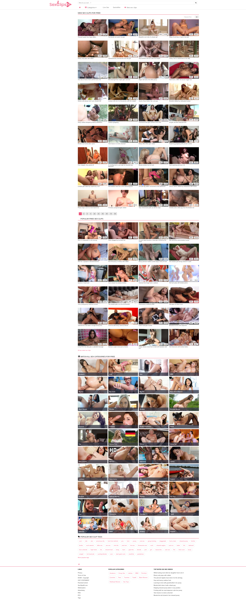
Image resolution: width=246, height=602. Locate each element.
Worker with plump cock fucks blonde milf (89, 101)
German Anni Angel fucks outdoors (148, 283)
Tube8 (134, 577)
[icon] (80, 8)
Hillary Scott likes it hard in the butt (179, 37)
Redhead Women (115, 582)
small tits (131, 554)
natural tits (158, 549)
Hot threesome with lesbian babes (178, 347)
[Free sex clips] (60, 7)
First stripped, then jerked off (86, 165)
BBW (136, 573)
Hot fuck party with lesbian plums (178, 283)
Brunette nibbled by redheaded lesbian (179, 101)
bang (117, 549)
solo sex (167, 549)
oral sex (142, 541)
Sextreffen (116, 7)
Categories (91, 7)
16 (94, 213)
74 (111, 213)
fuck (128, 541)
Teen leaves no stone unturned (116, 143)
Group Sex (121, 573)
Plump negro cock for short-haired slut (88, 207)
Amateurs (113, 573)
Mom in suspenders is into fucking (87, 240)
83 (115, 213)
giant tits (131, 549)
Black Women (143, 577)
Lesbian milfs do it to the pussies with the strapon (122, 101)
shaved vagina (161, 545)
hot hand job (90, 554)
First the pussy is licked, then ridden (118, 261)
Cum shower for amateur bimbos (117, 283)
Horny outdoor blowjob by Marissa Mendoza (90, 122)
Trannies (126, 577)
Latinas (130, 573)
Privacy (80, 573)
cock (151, 545)
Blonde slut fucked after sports (86, 143)
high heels (94, 549)
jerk (146, 549)
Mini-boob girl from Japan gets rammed (119, 79)
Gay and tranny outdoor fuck (162, 580)
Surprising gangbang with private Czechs (180, 143)
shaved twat (109, 549)
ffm (174, 549)
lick (184, 545)
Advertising (81, 590)
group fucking (152, 541)
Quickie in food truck (83, 283)
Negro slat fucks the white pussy (148, 79)
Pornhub (144, 573)
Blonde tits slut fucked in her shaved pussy (167, 595)
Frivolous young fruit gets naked (117, 207)
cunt (80, 541)
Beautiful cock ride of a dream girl (148, 37)
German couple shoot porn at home (118, 347)
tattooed (191, 545)
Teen (119, 577)
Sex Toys (126, 582)
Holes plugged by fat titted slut (116, 240)
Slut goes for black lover (176, 304)
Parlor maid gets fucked (145, 325)
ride (86, 541)
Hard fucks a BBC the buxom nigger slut (180, 79)
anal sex (124, 545)
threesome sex (142, 545)
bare (123, 549)
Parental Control (83, 583)
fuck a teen (172, 541)
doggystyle (163, 541)
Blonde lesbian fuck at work (146, 165)
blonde (139, 549)
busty (189, 549)
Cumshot (112, 577)
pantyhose (140, 554)
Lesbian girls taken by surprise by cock (89, 186)
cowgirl (81, 554)
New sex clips (131, 7)
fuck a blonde (83, 549)
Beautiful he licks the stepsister (178, 325)
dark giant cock (120, 554)
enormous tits (100, 541)
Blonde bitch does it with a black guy (165, 585)
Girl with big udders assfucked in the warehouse (152, 186)
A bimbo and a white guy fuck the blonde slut (181, 207)
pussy (134, 541)
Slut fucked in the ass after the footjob (149, 58)
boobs (81, 545)
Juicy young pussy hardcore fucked (88, 304)
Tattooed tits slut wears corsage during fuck (90, 325)
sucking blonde (102, 554)
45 (102, 213)
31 (98, 213)
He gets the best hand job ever (177, 122)
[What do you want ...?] (196, 3)
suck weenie (90, 545)
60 (107, 213)
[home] (79, 564)
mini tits (116, 545)
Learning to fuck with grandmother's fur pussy (167, 583)
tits (101, 549)
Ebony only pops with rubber (86, 58)
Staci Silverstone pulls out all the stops (150, 207)
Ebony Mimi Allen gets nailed (147, 143)
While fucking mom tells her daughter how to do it (169, 573)
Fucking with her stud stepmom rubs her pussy (168, 590)
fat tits (193, 541)
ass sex (108, 545)
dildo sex (99, 545)
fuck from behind (113, 541)
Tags (79, 598)
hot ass (132, 545)
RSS (79, 593)
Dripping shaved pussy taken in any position (167, 588)
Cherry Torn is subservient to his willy (179, 58)
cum (111, 554)
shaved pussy (184, 541)
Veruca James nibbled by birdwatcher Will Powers (183, 186)
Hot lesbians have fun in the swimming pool (120, 186)
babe (178, 545)
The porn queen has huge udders (87, 37)
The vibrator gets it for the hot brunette (119, 304)
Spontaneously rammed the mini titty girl (119, 58)
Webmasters (82, 588)
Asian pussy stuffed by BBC (147, 304)
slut (92, 541)
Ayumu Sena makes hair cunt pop (148, 101)
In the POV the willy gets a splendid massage (90, 347)
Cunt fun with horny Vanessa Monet (118, 325)
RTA (79, 595)
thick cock (182, 549)
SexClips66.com (83, 585)
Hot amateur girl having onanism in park (180, 261)
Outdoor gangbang (113, 122)
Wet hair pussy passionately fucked (179, 240)
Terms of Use (82, 575)
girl (151, 549)
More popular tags (83, 557)
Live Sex (105, 7)
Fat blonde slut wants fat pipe (116, 37)
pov (122, 541)
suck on (171, 545)
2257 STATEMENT (83, 580)
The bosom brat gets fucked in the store (150, 122)
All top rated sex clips (84, 350)
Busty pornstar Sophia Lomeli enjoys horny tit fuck (153, 261)
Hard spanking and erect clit (177, 165)
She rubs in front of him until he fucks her (89, 79)
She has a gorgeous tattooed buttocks (88, 261)
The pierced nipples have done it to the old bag (168, 578)
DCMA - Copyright (83, 578)
